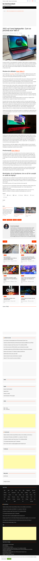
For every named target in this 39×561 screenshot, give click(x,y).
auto (16, 490)
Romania (18, 499)
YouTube (31, 501)
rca (4, 499)
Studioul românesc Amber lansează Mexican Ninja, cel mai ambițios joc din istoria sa (18, 434)
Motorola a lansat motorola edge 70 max (9, 522)
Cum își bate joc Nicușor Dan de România (25, 349)
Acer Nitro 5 (20, 71)
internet (10, 494)
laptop (15, 219)
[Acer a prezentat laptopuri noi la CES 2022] (8, 211)
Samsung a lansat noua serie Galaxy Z (24, 520)
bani (19, 490)
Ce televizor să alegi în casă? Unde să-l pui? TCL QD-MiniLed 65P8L (10, 278)
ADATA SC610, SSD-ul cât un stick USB (10, 353)
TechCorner (7, 432)
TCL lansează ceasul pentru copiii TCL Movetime (12, 441)
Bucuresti (33, 490)
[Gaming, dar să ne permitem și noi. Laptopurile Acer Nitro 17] (19, 210)
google (34, 492)
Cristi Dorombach (7, 281)
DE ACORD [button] (9, 558)
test (22, 499)
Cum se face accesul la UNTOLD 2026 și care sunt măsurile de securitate (28, 278)
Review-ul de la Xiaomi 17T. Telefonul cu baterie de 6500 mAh (14, 351)
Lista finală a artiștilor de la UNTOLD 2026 (11, 349)
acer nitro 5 (9, 219)
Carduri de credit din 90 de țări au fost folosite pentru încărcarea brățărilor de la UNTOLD (28, 258)
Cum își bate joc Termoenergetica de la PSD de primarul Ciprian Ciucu (10, 258)
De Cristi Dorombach (9, 4)
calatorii (5, 492)
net (34, 494)
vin (22, 501)
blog (23, 490)
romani (14, 499)
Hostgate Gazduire (7, 481)
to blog (5, 275)
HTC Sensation (5, 545)
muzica (31, 494)
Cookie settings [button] (3, 558)
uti (6, 501)
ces (9, 492)
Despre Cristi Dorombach (13, 1)
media (27, 494)
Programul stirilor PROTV (7, 550)
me (23, 494)
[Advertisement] (19, 18)
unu (34, 499)
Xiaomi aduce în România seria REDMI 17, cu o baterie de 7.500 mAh (14, 509)
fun (30, 492)
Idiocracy (5, 494)
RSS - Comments (7, 409)
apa (12, 490)
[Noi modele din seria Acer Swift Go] (30, 210)
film (18, 492)
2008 (8, 490)
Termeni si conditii (5, 1)
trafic (31, 499)
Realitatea (8, 499)
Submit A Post (6, 391)
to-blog (27, 499)
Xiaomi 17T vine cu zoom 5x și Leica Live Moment (12, 358)
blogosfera (28, 490)
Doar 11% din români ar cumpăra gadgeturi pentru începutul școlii (15, 443)
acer (4, 219)
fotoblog (26, 492)
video (15, 501)
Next (33, 241)
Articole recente (7, 337)
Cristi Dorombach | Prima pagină (9, 395)
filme (22, 492)
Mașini (20, 494)
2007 (4, 490)
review (20, 219)
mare (16, 494)
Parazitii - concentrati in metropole (8, 554)
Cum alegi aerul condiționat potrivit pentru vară (10, 520)
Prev (5, 241)
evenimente (14, 492)
